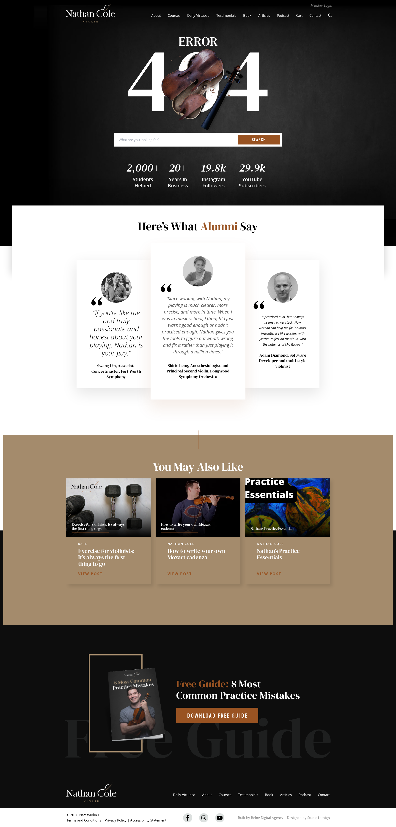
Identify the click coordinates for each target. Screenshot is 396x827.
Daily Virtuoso (198, 15)
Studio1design (318, 817)
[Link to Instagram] (203, 818)
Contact (315, 15)
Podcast (283, 15)
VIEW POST (90, 573)
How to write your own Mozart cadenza (196, 554)
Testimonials (226, 15)
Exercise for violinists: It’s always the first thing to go (106, 557)
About (156, 15)
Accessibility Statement (148, 820)
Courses (174, 15)
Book (247, 15)
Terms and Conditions (83, 820)
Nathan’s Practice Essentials (278, 554)
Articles (264, 15)
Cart (299, 15)
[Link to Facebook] (187, 818)
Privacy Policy (115, 820)
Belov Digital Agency (267, 817)
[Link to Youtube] (220, 818)
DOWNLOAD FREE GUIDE (217, 715)
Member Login (321, 5)
